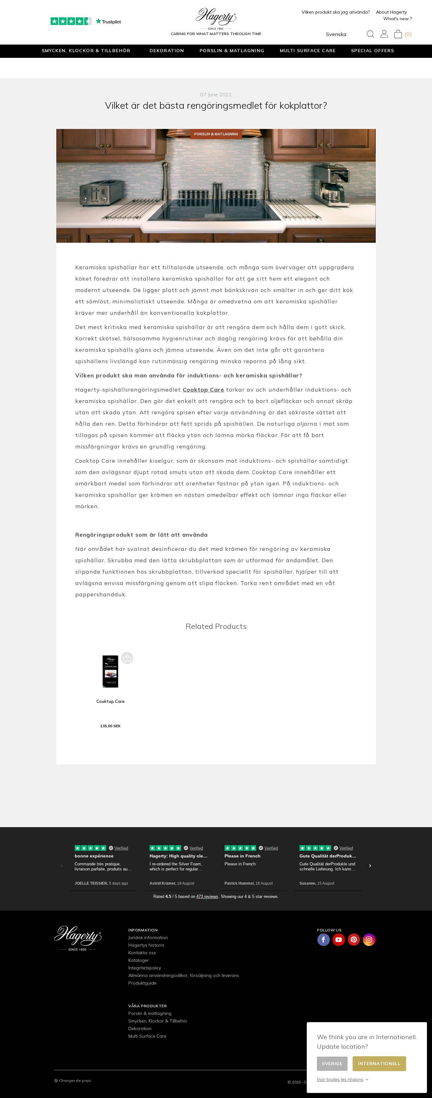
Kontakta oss (142, 952)
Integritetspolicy (144, 968)
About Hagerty (391, 12)
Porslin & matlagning (232, 50)
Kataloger (138, 960)
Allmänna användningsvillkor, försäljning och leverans (183, 975)
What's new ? (397, 18)
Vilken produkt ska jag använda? (336, 12)
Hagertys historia (146, 945)
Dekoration (167, 50)
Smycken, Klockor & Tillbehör (86, 50)
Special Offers (372, 50)
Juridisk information (148, 937)
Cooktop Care (110, 701)
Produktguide (142, 983)
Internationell (379, 1063)
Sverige (332, 1063)
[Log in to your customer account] (384, 34)
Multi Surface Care (308, 50)
